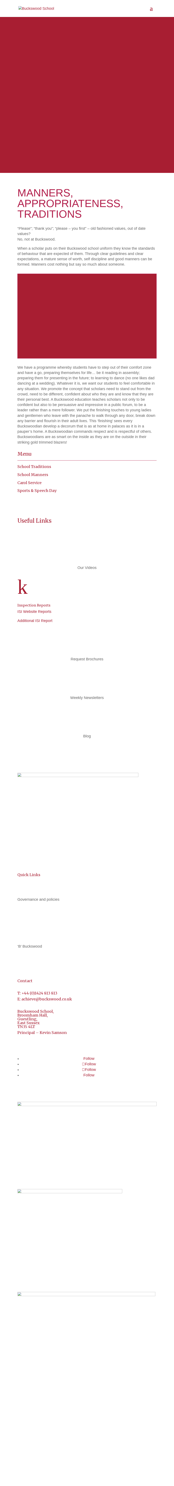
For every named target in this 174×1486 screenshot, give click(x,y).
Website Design (103, 1466)
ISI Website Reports (34, 611)
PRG (123, 1466)
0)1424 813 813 (44, 993)
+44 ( (26, 993)
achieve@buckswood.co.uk (46, 999)
